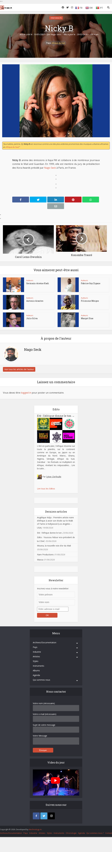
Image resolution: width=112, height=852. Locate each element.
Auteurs (29, 280)
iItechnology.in (35, 829)
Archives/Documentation (44, 642)
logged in (26, 392)
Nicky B (59, 28)
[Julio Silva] (13, 319)
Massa (40, 559)
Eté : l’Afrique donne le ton (56, 415)
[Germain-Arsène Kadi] (13, 284)
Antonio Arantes (34, 300)
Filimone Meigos (90, 300)
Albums (36, 670)
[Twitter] (43, 815)
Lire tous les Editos (46, 488)
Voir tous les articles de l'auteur (19, 369)
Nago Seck (56, 34)
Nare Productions (45, 554)
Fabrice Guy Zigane (90, 283)
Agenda (36, 675)
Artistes (36, 656)
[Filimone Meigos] (68, 302)
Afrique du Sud (58, 43)
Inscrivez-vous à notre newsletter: (53, 588)
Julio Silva (31, 318)
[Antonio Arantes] (13, 302)
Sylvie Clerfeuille (53, 476)
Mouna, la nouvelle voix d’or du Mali (54, 545)
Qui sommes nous (41, 679)
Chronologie (71, 833)
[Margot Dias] (68, 319)
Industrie (37, 651)
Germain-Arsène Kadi (37, 283)
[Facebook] (36, 815)
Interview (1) (56, 17)
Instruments (38, 665)
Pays (35, 647)
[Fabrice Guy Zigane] (68, 284)
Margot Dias (87, 318)
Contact (108, 833)
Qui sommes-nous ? (95, 833)
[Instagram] (51, 815)
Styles (35, 661)
